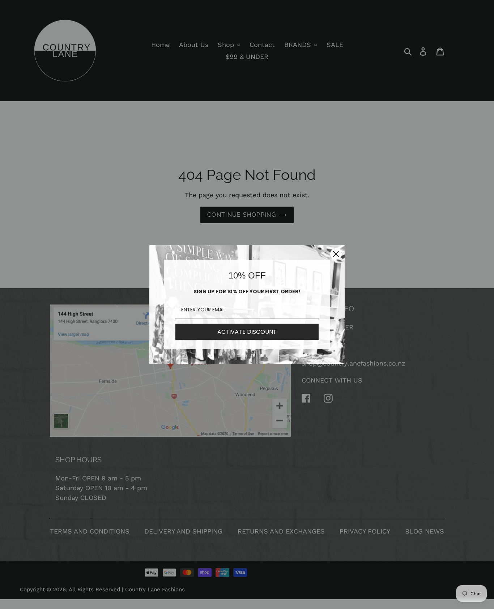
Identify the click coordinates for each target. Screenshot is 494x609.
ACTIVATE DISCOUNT (247, 332)
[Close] (336, 254)
